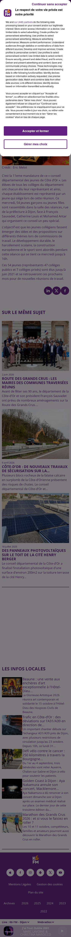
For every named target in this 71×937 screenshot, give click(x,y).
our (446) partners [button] (23, 21)
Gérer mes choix (35, 144)
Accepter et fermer (35, 131)
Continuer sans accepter (49, 4)
